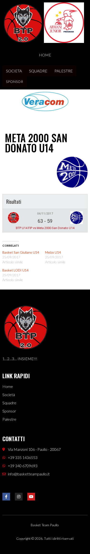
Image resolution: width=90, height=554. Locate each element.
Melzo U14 (53, 252)
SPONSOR (14, 82)
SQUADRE (38, 70)
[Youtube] (31, 496)
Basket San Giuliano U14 (20, 252)
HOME (45, 55)
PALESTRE (63, 70)
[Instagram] (19, 496)
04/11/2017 (45, 213)
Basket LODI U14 (15, 270)
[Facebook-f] (6, 496)
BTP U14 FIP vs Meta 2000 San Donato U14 (45, 228)
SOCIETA (14, 70)
